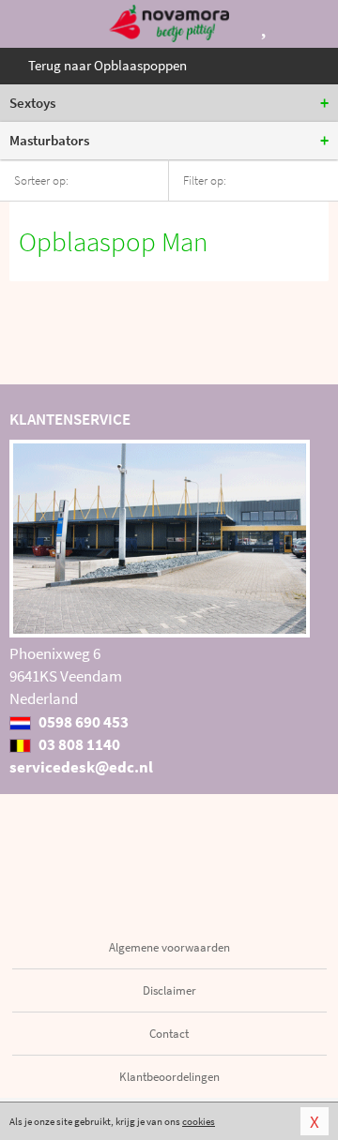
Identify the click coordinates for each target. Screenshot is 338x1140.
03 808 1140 (78, 744)
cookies (198, 1121)
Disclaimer (169, 990)
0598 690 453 (82, 722)
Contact (169, 1034)
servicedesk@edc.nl (81, 767)
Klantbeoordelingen (169, 1077)
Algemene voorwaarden (169, 947)
